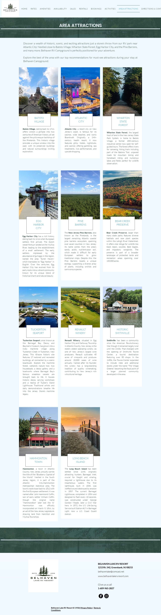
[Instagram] (106, 596)
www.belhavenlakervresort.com (113, 576)
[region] (38, 112)
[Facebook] (101, 596)
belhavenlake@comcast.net (111, 571)
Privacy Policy (86, 608)
